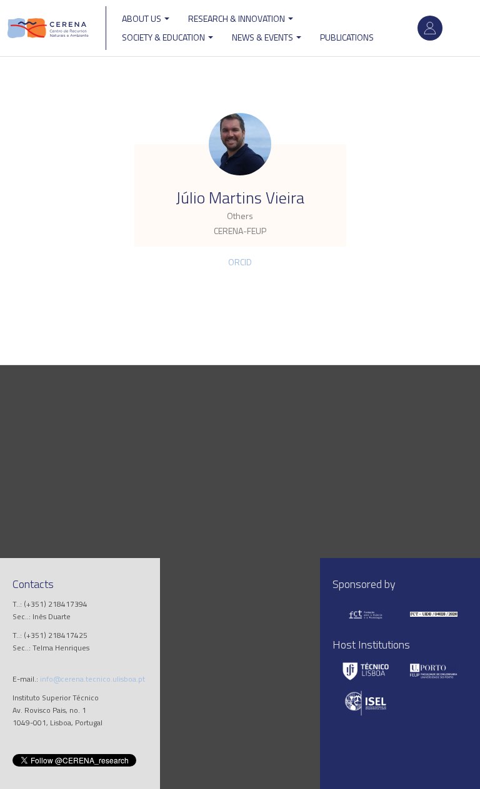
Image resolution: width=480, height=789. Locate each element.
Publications (347, 37)
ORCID (240, 261)
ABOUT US (142, 18)
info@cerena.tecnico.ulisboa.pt (92, 679)
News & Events (263, 37)
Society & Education (164, 37)
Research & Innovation (237, 18)
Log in (430, 28)
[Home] (48, 28)
